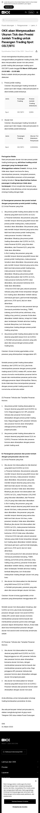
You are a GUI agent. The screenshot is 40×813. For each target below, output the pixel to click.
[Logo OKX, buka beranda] (6, 12)
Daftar (31, 12)
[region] (20, 795)
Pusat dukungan (8, 25)
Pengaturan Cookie (20, 807)
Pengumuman (22, 25)
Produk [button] (4, 767)
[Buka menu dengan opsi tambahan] (37, 12)
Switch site (8, 7)
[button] (26, 12)
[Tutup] (36, 781)
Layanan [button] (5, 772)
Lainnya (34, 25)
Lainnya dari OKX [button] (9, 762)
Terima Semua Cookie (20, 801)
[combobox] (21, 20)
